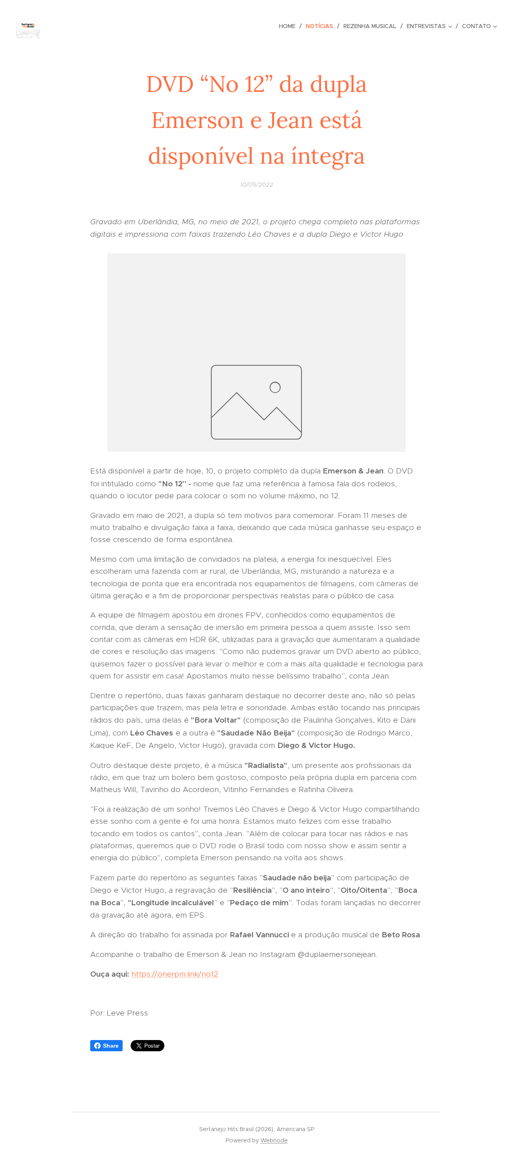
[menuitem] (289, 26)
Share (111, 1045)
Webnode (274, 1140)
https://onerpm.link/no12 (174, 974)
